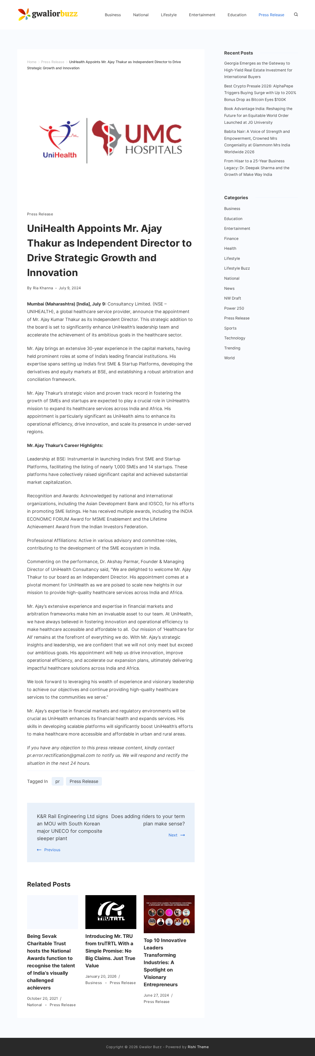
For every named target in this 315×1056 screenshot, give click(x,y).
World (229, 358)
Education (237, 14)
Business (113, 14)
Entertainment (202, 14)
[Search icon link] (295, 14)
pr (57, 781)
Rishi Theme (198, 1047)
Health (230, 248)
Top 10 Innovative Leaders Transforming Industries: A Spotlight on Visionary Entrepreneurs (165, 962)
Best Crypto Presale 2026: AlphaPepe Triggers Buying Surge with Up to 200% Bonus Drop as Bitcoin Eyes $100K (260, 93)
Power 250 (234, 308)
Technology (234, 338)
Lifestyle (169, 14)
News (229, 288)
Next (173, 835)
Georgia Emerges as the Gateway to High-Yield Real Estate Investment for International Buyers (258, 70)
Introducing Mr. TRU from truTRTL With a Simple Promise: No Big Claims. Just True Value (110, 951)
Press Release (271, 14)
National (141, 14)
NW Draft (232, 298)
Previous (52, 849)
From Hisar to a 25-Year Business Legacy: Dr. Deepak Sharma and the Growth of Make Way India (256, 168)
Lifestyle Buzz (237, 268)
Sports (230, 328)
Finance (231, 238)
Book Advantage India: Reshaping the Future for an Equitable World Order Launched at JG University (258, 115)
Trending (232, 348)
